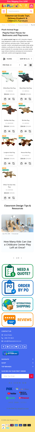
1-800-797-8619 (9, 338)
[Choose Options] (5, 99)
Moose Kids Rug (25, 152)
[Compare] (13, 99)
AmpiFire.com (23, 408)
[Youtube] (16, 346)
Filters (9, 59)
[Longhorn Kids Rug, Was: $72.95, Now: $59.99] (9, 142)
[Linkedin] (24, 346)
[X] (20, 346)
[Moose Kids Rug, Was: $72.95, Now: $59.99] (26, 142)
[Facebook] (3, 346)
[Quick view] (9, 99)
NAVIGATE (5, 359)
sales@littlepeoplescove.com (12, 341)
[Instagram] (12, 346)
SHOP (3, 363)
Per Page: (6, 65)
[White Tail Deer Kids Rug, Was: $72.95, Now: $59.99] (9, 174)
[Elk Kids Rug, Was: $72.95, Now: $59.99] (26, 110)
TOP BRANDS (6, 367)
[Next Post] (21, 258)
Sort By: (23, 59)
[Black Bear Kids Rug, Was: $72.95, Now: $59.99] (26, 78)
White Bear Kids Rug (9, 88)
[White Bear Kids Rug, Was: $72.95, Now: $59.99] (9, 78)
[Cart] (31, 6)
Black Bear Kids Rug (26, 88)
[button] (17, 271)
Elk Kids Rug (25, 120)
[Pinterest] (7, 346)
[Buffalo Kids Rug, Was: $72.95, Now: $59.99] (9, 110)
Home (3, 25)
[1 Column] (25, 65)
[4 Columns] (30, 65)
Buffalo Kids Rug (9, 120)
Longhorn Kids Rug (9, 152)
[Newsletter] (31, 376)
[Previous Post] (13, 258)
